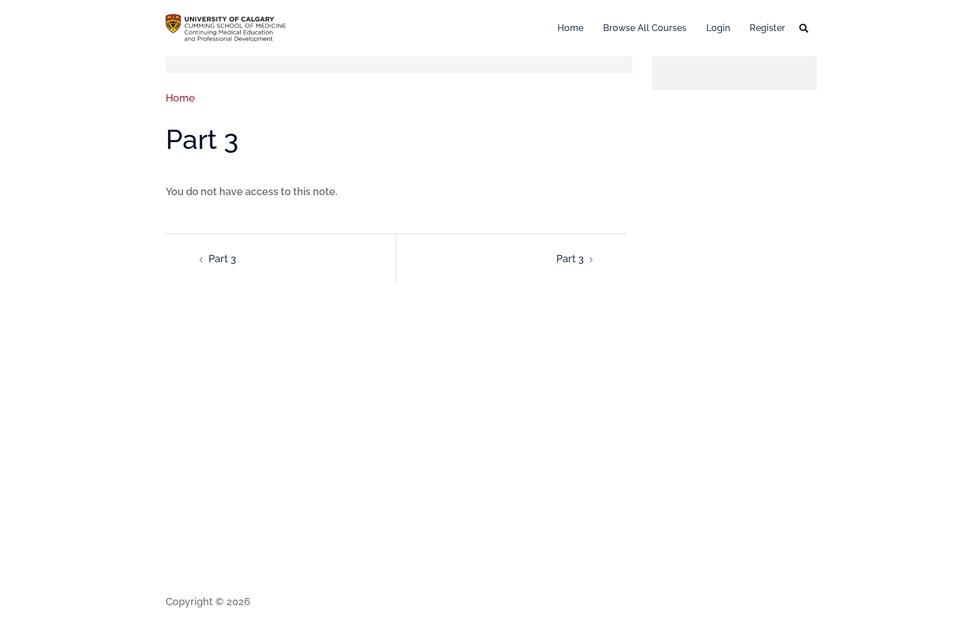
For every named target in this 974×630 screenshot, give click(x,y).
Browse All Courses (645, 28)
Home (570, 28)
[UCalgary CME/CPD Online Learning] (226, 27)
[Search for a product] (803, 28)
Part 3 (222, 259)
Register (767, 28)
